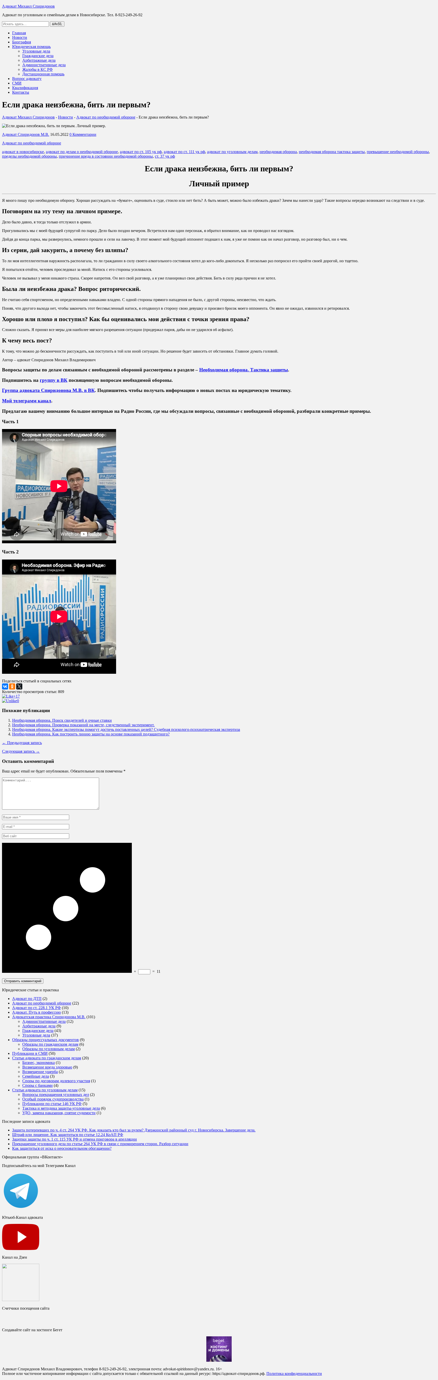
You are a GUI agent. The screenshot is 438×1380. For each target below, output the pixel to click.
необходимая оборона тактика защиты (332, 152)
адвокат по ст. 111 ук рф (184, 152)
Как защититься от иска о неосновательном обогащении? (62, 1148)
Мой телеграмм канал (26, 400)
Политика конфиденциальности (294, 1373)
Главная (19, 33)
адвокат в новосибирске (23, 152)
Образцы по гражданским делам (50, 1044)
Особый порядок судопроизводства (53, 1099)
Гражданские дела (37, 56)
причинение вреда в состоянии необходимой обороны (106, 156)
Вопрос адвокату (27, 78)
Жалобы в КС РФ (37, 69)
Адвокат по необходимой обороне (31, 143)
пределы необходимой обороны (29, 156)
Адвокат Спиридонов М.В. (25, 134)
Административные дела (44, 65)
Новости (19, 37)
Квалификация (25, 88)
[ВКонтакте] (5, 686)
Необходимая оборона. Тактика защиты (243, 369)
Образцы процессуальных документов (45, 1040)
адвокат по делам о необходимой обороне (82, 152)
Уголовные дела (36, 51)
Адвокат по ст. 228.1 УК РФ (36, 1008)
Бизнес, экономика (38, 1062)
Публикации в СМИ (30, 1053)
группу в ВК (53, 380)
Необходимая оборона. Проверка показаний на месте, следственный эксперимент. (83, 725)
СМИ (17, 83)
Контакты (20, 92)
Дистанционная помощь (43, 74)
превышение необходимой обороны (398, 152)
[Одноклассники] (12, 686)
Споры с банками (37, 1085)
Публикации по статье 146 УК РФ (52, 1104)
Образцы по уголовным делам (48, 1049)
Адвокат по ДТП (27, 998)
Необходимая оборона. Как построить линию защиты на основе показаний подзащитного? (91, 734)
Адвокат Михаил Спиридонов (28, 6)
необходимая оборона (278, 152)
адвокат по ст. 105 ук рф (141, 152)
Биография (21, 42)
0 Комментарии (82, 134)
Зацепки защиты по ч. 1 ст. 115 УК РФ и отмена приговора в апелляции (74, 1139)
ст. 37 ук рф (165, 156)
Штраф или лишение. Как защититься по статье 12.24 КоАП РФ (67, 1134)
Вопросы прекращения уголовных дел (55, 1094)
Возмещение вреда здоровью (47, 1067)
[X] (19, 686)
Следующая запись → (21, 751)
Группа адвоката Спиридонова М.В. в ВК (48, 390)
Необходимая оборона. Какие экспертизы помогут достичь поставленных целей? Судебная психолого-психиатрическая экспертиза (126, 729)
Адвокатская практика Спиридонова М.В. (48, 1017)
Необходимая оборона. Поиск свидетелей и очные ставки (62, 720)
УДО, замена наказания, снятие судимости (59, 1113)
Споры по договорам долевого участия (56, 1081)
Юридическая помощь (31, 46)
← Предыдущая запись (22, 743)
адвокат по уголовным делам (232, 152)
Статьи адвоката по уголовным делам (45, 1090)
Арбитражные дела (39, 60)
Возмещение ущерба (40, 1072)
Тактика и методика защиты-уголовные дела (61, 1108)
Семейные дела (35, 1076)
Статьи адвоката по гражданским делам (46, 1058)
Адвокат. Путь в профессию (36, 1012)
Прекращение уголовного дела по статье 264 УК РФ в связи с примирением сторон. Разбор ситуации (100, 1144)
